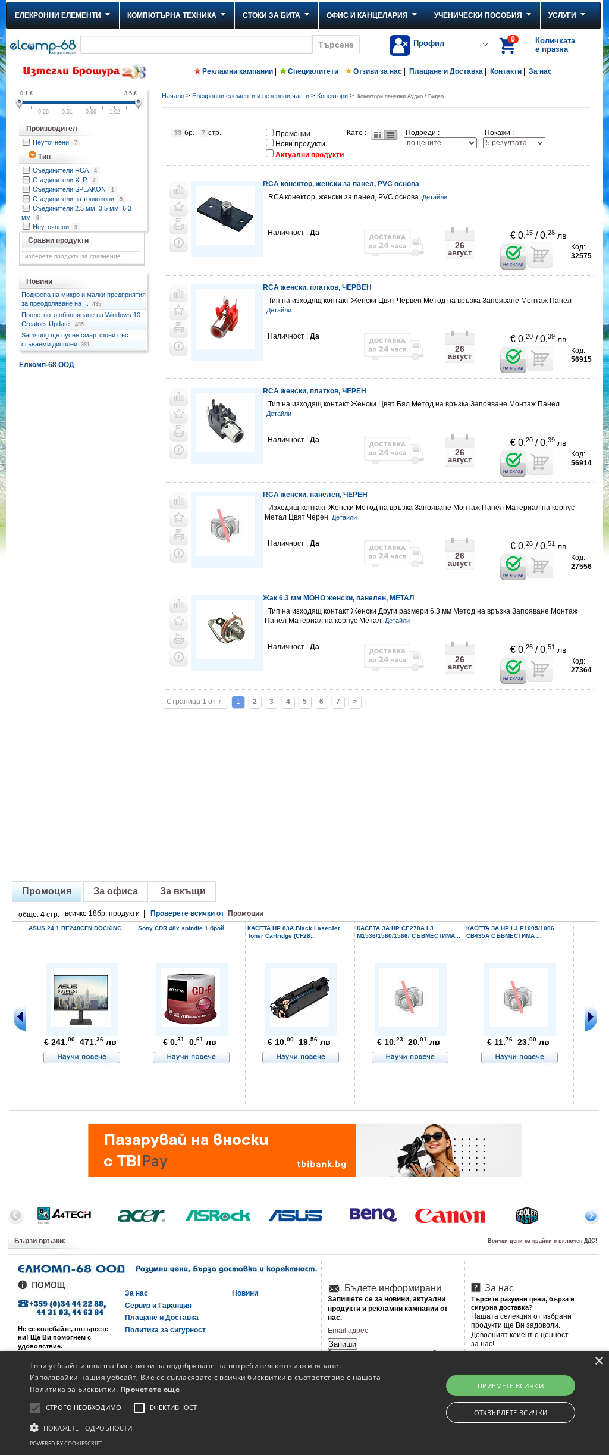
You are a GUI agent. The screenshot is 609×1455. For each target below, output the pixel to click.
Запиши (342, 1344)
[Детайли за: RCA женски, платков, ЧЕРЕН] (225, 450)
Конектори (332, 95)
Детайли (434, 197)
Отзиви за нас (377, 71)
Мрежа (376, 135)
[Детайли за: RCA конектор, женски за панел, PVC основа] (225, 243)
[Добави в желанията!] (178, 208)
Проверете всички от (206, 913)
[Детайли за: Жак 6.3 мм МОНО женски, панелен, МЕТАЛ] (225, 657)
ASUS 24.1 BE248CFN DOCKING (75, 928)
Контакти (505, 71)
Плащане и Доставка (446, 71)
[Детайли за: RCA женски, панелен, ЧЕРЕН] (225, 552)
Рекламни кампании (237, 71)
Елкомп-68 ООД (46, 365)
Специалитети (313, 71)
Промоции (292, 134)
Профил (428, 43)
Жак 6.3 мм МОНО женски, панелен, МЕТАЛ (338, 598)
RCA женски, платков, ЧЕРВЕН (317, 287)
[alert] (304, 1403)
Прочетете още (150, 1389)
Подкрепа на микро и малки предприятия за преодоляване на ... (83, 298)
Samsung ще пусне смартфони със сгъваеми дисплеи (74, 339)
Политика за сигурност (165, 1330)
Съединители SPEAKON (73, 189)
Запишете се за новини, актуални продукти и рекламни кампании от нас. (388, 1308)
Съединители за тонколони (78, 198)
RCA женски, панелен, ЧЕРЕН (315, 494)
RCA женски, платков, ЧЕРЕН (314, 391)
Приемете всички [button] (511, 1385)
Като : (356, 133)
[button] (208, 1427)
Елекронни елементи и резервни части (250, 95)
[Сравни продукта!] (178, 190)
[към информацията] (82, 1058)
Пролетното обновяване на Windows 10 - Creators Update (83, 319)
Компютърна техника (171, 15)
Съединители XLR (64, 179)
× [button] (598, 1361)
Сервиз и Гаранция (158, 1305)
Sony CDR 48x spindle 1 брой (181, 928)
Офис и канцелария (367, 15)
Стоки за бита (271, 15)
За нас (540, 71)
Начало (173, 95)
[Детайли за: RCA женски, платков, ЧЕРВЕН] (225, 346)
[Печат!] (178, 225)
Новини (245, 1293)
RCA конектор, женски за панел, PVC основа (341, 184)
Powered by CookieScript (66, 1443)
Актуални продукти (309, 155)
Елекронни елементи (58, 15)
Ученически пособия (478, 15)
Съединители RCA (65, 170)
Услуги (562, 15)
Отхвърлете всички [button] (511, 1412)
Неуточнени (55, 142)
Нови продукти (300, 144)
